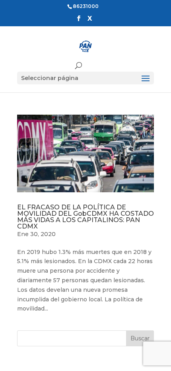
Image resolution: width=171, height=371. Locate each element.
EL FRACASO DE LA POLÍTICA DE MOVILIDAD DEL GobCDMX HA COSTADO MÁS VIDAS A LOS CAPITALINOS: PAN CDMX (85, 216)
